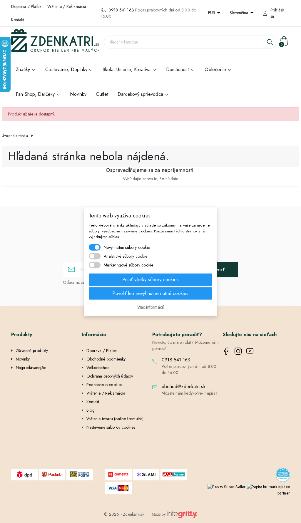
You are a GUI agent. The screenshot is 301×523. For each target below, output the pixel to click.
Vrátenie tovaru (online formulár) (115, 419)
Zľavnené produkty (32, 350)
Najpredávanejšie (31, 368)
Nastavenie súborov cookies (110, 427)
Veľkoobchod (98, 368)
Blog (90, 410)
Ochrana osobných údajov (109, 376)
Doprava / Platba (26, 6)
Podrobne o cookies (104, 385)
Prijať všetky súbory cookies (150, 279)
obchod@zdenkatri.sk (183, 386)
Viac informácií (150, 307)
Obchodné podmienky (106, 359)
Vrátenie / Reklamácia (66, 6)
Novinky (23, 359)
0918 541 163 (121, 10)
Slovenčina (239, 13)
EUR (212, 13)
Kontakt (17, 20)
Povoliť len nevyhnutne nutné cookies (150, 293)
